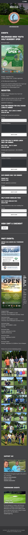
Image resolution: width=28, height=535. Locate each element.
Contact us (9, 102)
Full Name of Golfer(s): (6, 123)
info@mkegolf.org (8, 513)
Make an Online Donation (10, 477)
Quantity (3, 117)
